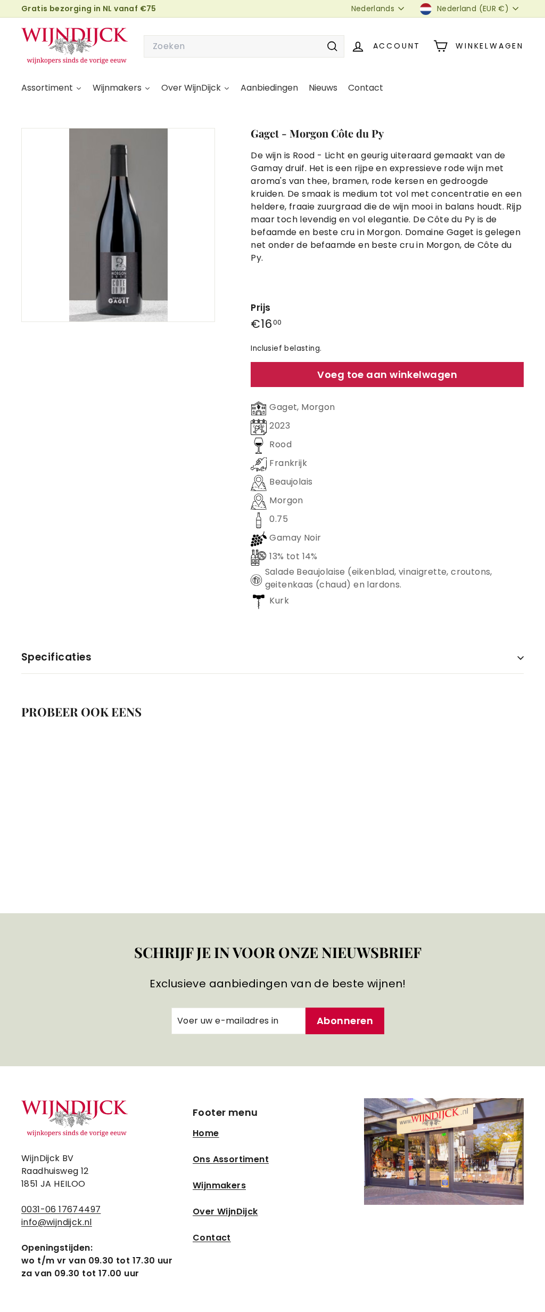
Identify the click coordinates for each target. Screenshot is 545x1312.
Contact (212, 1237)
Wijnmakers (219, 1185)
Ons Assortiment (231, 1159)
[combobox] (244, 46)
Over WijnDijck (225, 1211)
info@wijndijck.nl (56, 1222)
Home (206, 1133)
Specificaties (56, 657)
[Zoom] (118, 224)
